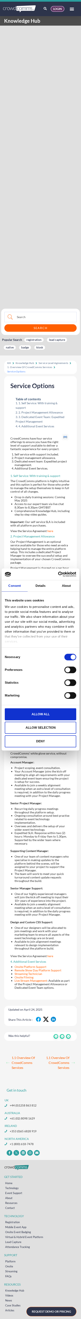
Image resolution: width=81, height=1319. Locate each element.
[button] (72, 9)
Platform (10, 1261)
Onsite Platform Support (30, 966)
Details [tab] (41, 585)
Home (8, 1183)
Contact (10, 1208)
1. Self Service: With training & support (37, 405)
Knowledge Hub (25, 363)
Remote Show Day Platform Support (38, 970)
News (8, 1300)
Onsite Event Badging (18, 1232)
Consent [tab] (14, 585)
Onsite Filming (24, 977)
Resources (11, 1203)
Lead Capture (13, 1242)
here (50, 531)
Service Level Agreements (53, 363)
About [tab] (66, 585)
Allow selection (41, 727)
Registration (12, 1222)
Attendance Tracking (17, 1247)
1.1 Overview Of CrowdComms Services (23, 1062)
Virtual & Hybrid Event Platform (24, 1237)
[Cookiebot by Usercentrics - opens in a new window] (58, 574)
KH (9, 363)
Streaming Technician (28, 974)
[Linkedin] (23, 1153)
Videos (9, 1295)
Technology (12, 1188)
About (8, 1198)
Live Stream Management (31, 980)
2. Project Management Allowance (40, 412)
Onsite (9, 1266)
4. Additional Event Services (36, 426)
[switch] (70, 670)
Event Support (13, 1193)
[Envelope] (37, 1153)
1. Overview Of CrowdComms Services (29, 367)
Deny (40, 741)
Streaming (11, 1271)
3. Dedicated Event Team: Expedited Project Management (40, 419)
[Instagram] (30, 1153)
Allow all (41, 714)
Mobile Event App (15, 1227)
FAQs (8, 1276)
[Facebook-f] (9, 1153)
